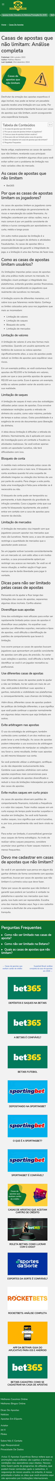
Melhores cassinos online (14, 1399)
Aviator (4, 1425)
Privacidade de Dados (12, 1449)
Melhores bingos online (13, 1403)
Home (3, 24)
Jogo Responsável (10, 1445)
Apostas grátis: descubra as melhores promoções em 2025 (24, 15)
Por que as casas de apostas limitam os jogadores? (23, 132)
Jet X (3, 1429)
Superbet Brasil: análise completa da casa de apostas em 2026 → (41, 968)
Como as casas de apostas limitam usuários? (20, 134)
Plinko (4, 1434)
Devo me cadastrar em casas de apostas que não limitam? (25, 140)
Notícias (5, 1414)
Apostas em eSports (11, 1418)
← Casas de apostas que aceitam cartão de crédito (12, 967)
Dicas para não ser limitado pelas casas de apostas (23, 137)
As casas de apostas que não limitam (18, 129)
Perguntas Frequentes (12, 142)
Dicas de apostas (10, 1410)
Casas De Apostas (16, 24)
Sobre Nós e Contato (11, 1440)
